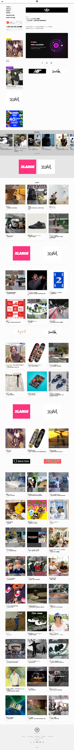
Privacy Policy (30, 736)
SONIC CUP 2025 (10, 17)
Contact (23, 736)
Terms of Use (37, 736)
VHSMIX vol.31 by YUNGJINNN (13, 30)
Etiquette (43, 736)
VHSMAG (7, 30)
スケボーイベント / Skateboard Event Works (37, 737)
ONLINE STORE (10, 15)
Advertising (50, 736)
